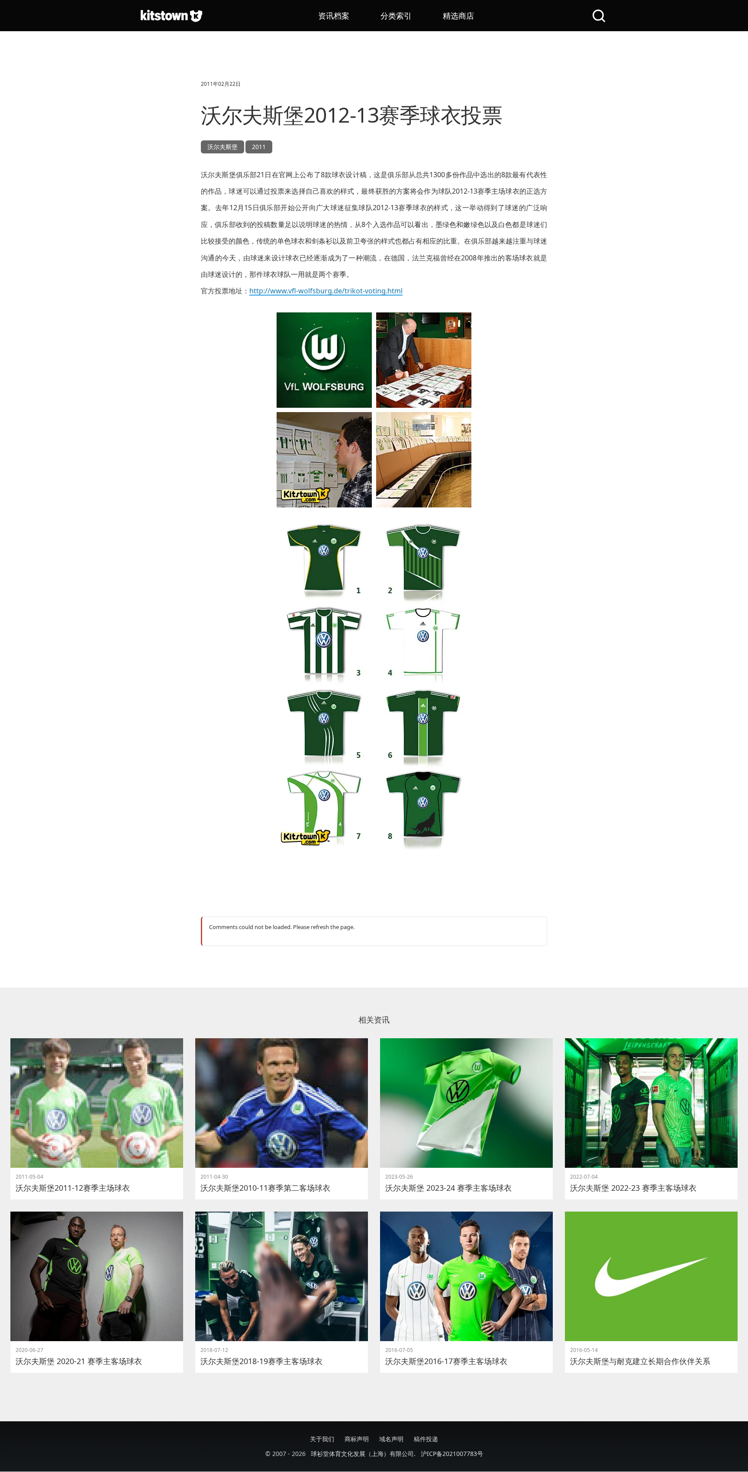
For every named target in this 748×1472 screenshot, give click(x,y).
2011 (259, 147)
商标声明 (357, 1439)
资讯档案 (333, 15)
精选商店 (458, 15)
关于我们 (322, 1439)
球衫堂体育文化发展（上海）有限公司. (363, 1453)
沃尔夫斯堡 (222, 147)
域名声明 (391, 1439)
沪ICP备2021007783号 (452, 1453)
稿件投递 (426, 1439)
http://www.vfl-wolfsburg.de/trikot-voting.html (326, 291)
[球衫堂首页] (171, 15)
